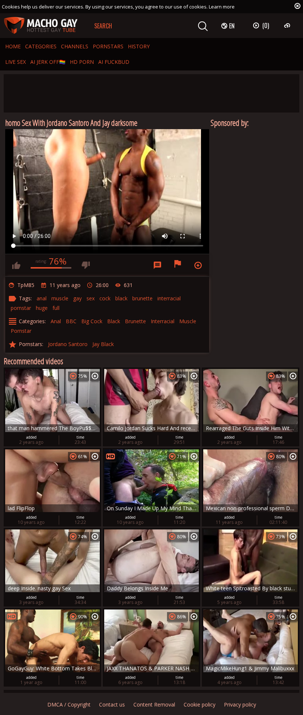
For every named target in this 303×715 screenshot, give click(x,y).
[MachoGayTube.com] (41, 25)
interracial (169, 298)
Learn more (222, 6)
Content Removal (154, 704)
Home (13, 46)
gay (77, 298)
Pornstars (108, 46)
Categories (41, 46)
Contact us (112, 704)
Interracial (162, 321)
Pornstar (21, 330)
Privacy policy (240, 704)
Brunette (135, 321)
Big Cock (91, 321)
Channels (74, 46)
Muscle (187, 321)
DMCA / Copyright (69, 704)
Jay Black (103, 344)
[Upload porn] (288, 25)
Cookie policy (199, 704)
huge (42, 307)
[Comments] (157, 265)
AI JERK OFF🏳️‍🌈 (47, 61)
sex (90, 298)
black (121, 298)
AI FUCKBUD (113, 61)
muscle (59, 298)
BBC (71, 321)
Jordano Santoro (68, 344)
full (55, 307)
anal (42, 298)
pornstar (21, 307)
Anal (56, 321)
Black (113, 321)
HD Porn (82, 61)
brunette (142, 298)
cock (104, 298)
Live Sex (15, 61)
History (139, 46)
